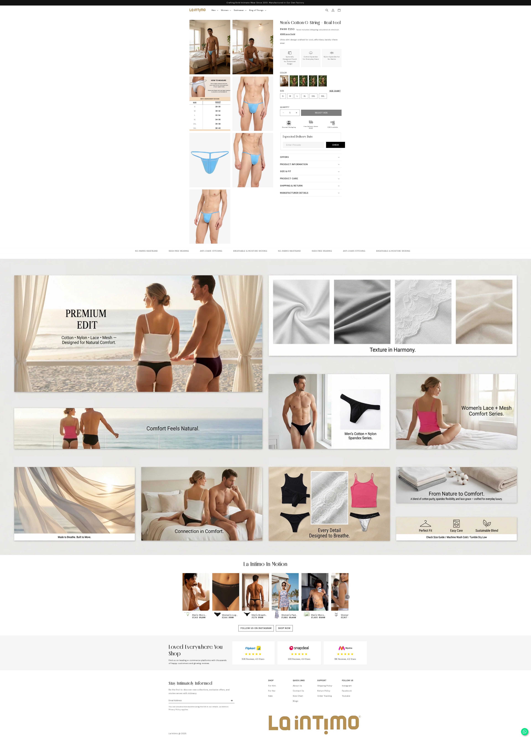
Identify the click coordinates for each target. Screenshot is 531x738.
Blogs (295, 701)
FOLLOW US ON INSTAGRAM (256, 628)
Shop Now (284, 628)
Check (335, 145)
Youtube (346, 696)
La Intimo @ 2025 (177, 733)
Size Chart (335, 91)
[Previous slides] (183, 597)
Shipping (314, 30)
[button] (214, 10)
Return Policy (323, 691)
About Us (297, 685)
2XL (313, 96)
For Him (272, 685)
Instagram (347, 685)
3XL (323, 96)
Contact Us (298, 691)
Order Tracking (324, 696)
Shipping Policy (324, 685)
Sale (270, 696)
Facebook (347, 691)
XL (305, 96)
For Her (271, 691)
